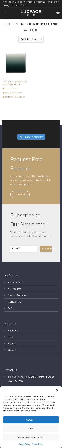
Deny (31, 428)
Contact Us (14, 301)
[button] (57, 390)
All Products (14, 288)
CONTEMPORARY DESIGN (14, 97)
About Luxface (15, 282)
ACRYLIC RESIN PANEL (13, 92)
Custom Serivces (17, 295)
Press (11, 337)
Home (7, 24)
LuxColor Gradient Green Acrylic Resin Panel (14, 83)
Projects (12, 343)
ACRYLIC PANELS (11, 88)
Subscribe (47, 248)
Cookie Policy (24, 444)
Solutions (13, 330)
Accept (31, 419)
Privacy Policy (37, 444)
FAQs (11, 308)
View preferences (31, 437)
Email (16, 248)
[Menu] (4, 13)
